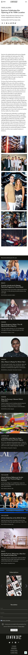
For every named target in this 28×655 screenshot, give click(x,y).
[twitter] (11, 23)
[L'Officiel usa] (14, 2)
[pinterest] (7, 23)
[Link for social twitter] (9, 642)
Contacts (14, 646)
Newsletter (14, 648)
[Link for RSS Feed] (18, 642)
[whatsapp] (13, 23)
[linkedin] (9, 23)
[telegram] (15, 23)
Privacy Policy (21, 626)
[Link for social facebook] (12, 642)
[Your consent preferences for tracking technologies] (25, 652)
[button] (26, 586)
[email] (2, 23)
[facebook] (4, 23)
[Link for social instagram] (15, 642)
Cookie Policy (14, 652)
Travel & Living (6, 7)
